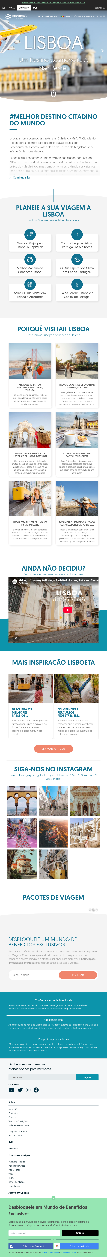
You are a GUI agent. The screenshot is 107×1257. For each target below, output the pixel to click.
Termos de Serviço (69, 1253)
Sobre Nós (13, 1109)
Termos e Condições (18, 1121)
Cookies (12, 1117)
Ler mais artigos (53, 749)
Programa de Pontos (17, 1131)
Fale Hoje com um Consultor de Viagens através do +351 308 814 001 (53, 2)
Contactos (13, 1113)
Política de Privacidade (50, 1253)
